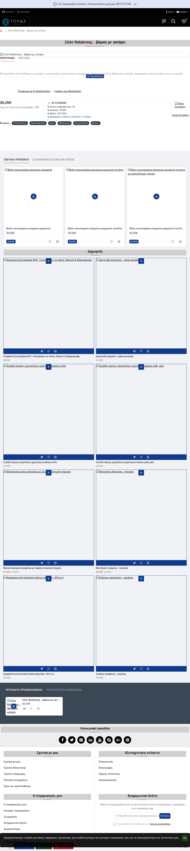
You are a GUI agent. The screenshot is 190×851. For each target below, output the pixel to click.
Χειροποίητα (81, 123)
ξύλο (52, 123)
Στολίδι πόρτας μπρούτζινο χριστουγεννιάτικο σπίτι (30, 462)
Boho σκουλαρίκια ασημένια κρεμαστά (28, 228)
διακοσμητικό (38, 123)
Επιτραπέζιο (20, 123)
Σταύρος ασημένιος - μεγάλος (111, 674)
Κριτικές (24, 58)
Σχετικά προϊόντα (16, 159)
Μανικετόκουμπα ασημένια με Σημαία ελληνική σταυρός (32, 568)
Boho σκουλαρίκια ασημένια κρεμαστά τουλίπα (95, 228)
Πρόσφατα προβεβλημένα (24, 689)
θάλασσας (64, 123)
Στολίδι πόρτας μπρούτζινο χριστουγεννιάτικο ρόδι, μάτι (125, 462)
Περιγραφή (7, 58)
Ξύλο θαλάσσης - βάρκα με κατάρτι (41, 699)
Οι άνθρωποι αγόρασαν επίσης (53, 159)
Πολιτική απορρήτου (15, 841)
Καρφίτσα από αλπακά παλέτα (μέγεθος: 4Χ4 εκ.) (28, 674)
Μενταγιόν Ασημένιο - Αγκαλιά (112, 568)
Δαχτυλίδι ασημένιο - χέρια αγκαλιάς (114, 356)
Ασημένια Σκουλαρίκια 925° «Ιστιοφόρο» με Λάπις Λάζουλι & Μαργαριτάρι (41, 356)
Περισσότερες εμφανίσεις (64, 689)
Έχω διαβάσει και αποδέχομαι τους (144, 824)
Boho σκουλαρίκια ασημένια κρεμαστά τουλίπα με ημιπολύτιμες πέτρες (157, 228)
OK (185, 838)
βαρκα (95, 123)
